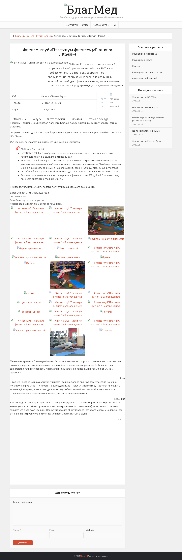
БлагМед (19, 36)
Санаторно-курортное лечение (147, 72)
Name (17, 530)
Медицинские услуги (142, 60)
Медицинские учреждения (144, 53)
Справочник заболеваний (144, 78)
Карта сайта (100, 24)
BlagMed (84, 556)
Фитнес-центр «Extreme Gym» (146, 141)
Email (53, 530)
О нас (85, 24)
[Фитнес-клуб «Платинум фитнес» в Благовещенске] (29, 210)
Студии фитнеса (44, 36)
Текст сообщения (22, 502)
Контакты (72, 24)
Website (90, 530)
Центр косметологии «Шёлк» (146, 130)
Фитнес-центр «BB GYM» (144, 97)
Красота (30, 36)
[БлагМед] (91, 8)
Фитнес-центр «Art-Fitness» (145, 107)
